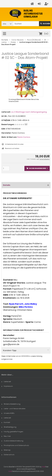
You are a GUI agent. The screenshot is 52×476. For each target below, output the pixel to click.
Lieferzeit (7, 381)
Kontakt (7, 422)
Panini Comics (23, 137)
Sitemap (7, 450)
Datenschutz (9, 454)
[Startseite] (32, 4)
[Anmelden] (40, 4)
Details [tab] (6, 185)
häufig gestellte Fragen (13, 431)
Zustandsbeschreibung (13, 441)
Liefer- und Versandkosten (15, 408)
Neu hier (7, 436)
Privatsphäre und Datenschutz (16, 445)
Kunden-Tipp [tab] (9, 350)
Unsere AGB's (9, 413)
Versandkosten (45, 159)
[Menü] (5, 33)
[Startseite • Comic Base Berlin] (26, 14)
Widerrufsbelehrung (12, 404)
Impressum (8, 386)
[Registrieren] (46, 4)
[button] (7, 23)
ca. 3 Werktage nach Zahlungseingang (29, 112)
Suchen (45, 24)
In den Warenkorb (37, 168)
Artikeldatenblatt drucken (14, 144)
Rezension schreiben (12, 148)
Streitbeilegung (10, 427)
